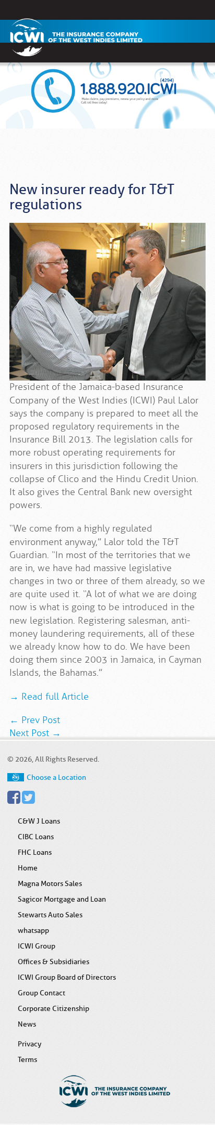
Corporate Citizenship (53, 1008)
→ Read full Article (49, 696)
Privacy (29, 1043)
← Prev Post (34, 720)
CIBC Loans (36, 836)
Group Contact (41, 992)
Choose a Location (56, 777)
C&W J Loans (39, 821)
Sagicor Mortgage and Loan (62, 899)
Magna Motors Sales (50, 883)
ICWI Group (36, 946)
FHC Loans (35, 852)
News (27, 1024)
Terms (27, 1059)
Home (28, 868)
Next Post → (35, 733)
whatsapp (33, 930)
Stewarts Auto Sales (50, 914)
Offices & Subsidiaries (53, 961)
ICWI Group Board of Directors (67, 977)
